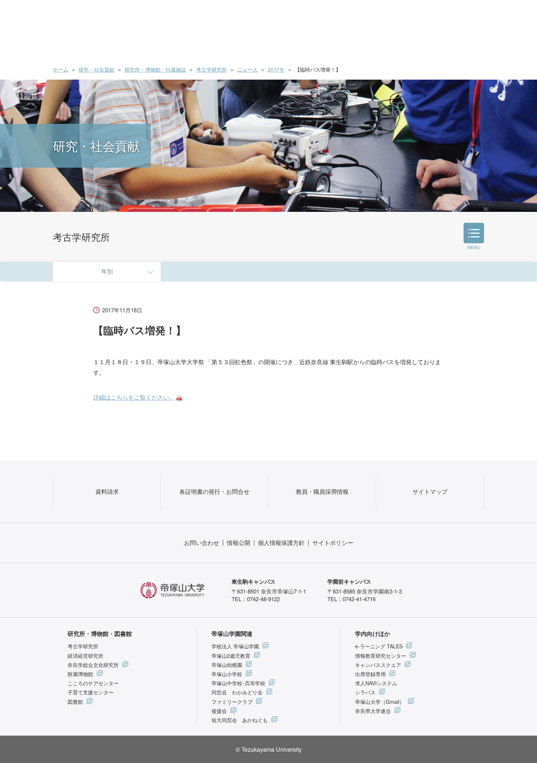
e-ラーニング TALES (379, 646)
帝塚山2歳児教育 (231, 655)
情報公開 (238, 542)
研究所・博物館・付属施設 (155, 69)
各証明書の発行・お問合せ (214, 491)
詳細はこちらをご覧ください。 (134, 397)
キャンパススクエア (378, 664)
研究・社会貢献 (96, 69)
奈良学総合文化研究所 (93, 664)
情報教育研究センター (380, 655)
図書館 (75, 701)
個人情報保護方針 (281, 542)
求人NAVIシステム (376, 683)
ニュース (247, 69)
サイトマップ (430, 491)
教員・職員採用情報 (322, 491)
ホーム (60, 69)
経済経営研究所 (85, 655)
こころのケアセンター (93, 683)
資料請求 (107, 491)
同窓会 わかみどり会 (237, 692)
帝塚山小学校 (227, 674)
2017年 (276, 69)
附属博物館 (80, 674)
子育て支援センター (91, 692)
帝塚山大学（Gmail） (379, 701)
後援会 (219, 710)
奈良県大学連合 (373, 710)
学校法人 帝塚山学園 (235, 646)
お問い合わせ (201, 542)
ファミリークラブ (232, 701)
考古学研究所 (211, 69)
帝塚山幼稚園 (227, 664)
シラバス (365, 692)
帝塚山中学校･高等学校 (238, 683)
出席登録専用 (370, 674)
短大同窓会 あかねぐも (240, 720)
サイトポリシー (332, 542)
